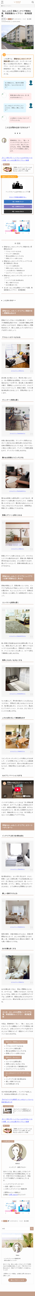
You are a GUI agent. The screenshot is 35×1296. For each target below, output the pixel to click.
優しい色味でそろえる (12, 282)
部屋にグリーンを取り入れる (14, 258)
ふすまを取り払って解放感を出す (15, 270)
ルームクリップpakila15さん (17, 751)
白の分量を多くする (11, 285)
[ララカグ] (17, 2)
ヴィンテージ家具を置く (13, 253)
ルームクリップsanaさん (17, 982)
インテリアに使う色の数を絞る (15, 280)
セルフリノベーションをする (14, 273)
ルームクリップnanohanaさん (17, 433)
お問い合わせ (13, 1194)
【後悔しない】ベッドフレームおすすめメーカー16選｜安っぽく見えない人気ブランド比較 (22, 169)
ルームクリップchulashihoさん (17, 693)
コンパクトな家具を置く (13, 266)
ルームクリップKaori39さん (17, 869)
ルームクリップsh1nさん (17, 370)
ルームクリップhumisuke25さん (17, 491)
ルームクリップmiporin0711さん (17, 636)
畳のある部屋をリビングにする (15, 256)
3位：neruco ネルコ (18, 211)
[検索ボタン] (33, 2)
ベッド (9, 19)
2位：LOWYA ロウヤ (18, 206)
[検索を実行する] (32, 1228)
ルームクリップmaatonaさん (17, 927)
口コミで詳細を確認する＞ (18, 197)
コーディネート (17, 19)
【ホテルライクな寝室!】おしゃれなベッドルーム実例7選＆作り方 (22, 1110)
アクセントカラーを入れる (13, 251)
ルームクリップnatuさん (17, 548)
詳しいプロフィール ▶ (17, 1280)
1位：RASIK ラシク (18, 201)
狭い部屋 (29, 19)
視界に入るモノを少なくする (14, 268)
